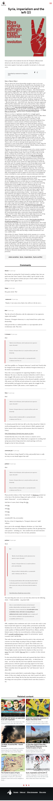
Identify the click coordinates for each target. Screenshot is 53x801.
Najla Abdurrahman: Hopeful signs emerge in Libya (19, 433)
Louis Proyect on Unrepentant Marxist (28, 110)
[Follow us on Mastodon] (29, 785)
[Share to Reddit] (37, 72)
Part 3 (15, 81)
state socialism (14, 257)
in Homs (8, 215)
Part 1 (7, 81)
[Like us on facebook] (23, 785)
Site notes (42, 792)
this (27, 502)
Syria (21, 257)
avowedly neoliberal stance (16, 634)
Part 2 (11, 81)
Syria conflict (37, 257)
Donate (15, 792)
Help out (22, 792)
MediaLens (36, 495)
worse (6, 652)
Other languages (32, 792)
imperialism (28, 257)
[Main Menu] (50, 3)
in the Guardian (25, 146)
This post (22, 652)
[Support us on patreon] (26, 785)
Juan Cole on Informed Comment (24, 107)
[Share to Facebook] (35, 72)
